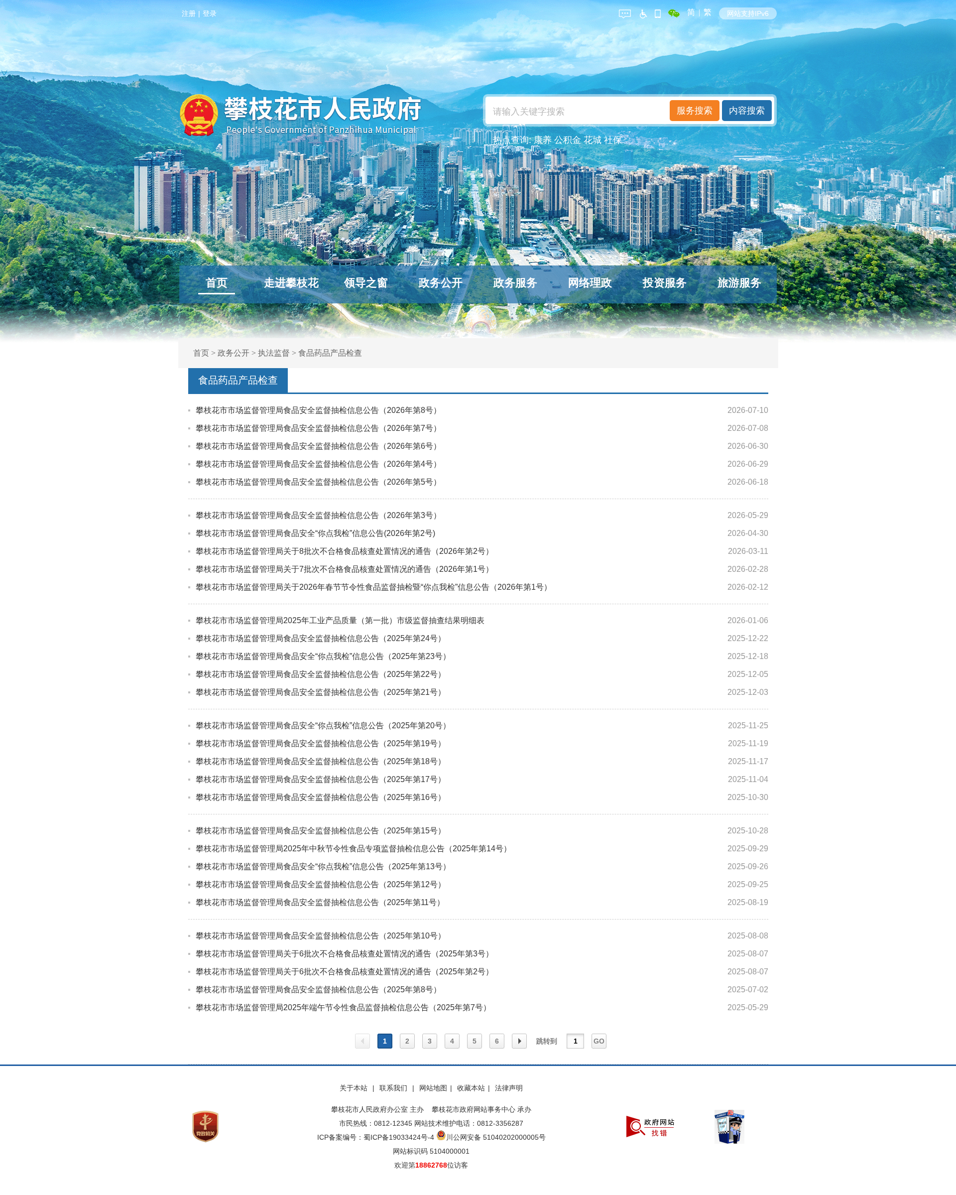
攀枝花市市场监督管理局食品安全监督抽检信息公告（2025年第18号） (321, 761)
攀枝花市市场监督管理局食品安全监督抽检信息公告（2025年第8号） (318, 989)
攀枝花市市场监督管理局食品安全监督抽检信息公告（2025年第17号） (321, 779)
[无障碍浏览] (642, 12)
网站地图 (433, 1088)
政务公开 (441, 282)
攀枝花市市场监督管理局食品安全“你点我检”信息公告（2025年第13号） (323, 866)
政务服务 (515, 282)
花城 (592, 140)
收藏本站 (471, 1088)
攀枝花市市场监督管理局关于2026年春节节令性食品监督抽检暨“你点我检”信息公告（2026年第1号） (374, 587)
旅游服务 (739, 282)
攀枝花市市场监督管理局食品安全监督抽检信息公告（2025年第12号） (321, 884)
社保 (613, 140)
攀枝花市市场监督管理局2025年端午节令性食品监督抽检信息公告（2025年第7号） (343, 1007)
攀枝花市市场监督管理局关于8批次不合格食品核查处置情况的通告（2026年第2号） (344, 551)
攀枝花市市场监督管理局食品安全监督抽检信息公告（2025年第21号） (321, 692)
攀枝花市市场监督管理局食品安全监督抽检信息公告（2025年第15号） (321, 830)
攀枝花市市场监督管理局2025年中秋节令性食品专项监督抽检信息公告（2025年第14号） (353, 848)
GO (599, 1041)
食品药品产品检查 (330, 353)
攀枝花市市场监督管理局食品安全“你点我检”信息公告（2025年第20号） (323, 725)
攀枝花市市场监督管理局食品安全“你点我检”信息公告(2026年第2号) (315, 533)
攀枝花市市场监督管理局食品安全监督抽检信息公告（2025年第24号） (321, 638)
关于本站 (354, 1088)
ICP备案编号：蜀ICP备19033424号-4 (376, 1137)
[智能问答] (625, 12)
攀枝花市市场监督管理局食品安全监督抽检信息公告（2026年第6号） (318, 446)
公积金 (567, 140)
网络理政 (590, 282)
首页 (217, 282)
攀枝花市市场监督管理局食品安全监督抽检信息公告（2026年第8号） (318, 410)
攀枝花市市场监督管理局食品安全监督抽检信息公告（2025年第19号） (321, 743)
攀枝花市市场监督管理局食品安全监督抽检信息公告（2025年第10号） (321, 935)
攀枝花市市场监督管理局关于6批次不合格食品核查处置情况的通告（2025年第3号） (344, 953)
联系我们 (394, 1088)
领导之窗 (366, 282)
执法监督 (274, 353)
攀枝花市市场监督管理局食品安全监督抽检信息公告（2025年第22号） (321, 674)
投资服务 (665, 282)
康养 (543, 140)
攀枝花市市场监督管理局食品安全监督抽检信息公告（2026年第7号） (318, 428)
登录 (210, 13)
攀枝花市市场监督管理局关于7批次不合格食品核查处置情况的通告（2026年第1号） (344, 569)
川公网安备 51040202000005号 (496, 1137)
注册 (189, 13)
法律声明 (509, 1088)
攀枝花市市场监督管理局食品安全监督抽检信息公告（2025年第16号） (321, 797)
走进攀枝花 (291, 282)
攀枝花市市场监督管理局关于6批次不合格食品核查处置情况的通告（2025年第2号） (344, 971)
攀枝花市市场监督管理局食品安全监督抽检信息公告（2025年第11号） (320, 902)
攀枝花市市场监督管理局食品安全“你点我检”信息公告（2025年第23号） (323, 656)
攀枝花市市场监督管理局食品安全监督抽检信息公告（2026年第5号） (318, 482)
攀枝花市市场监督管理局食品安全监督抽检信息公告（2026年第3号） (318, 515)
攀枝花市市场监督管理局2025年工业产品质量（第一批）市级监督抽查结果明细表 (340, 620)
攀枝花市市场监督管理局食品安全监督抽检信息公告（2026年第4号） (318, 464)
